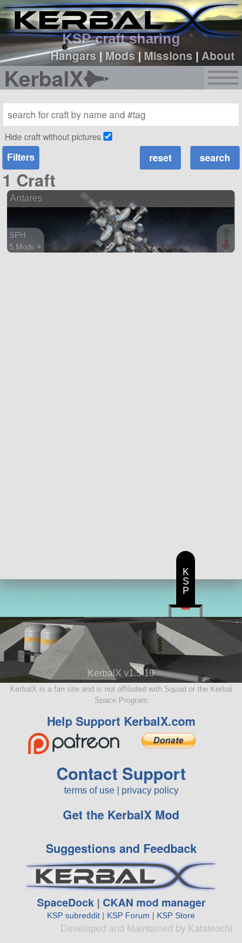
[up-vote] (228, 234)
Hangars (73, 55)
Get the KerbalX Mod (121, 814)
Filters (21, 157)
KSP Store (176, 915)
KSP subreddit (73, 915)
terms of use (89, 790)
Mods (120, 55)
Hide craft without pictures (53, 136)
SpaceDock (65, 902)
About (217, 55)
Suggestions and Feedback (121, 847)
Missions (168, 55)
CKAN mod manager (154, 902)
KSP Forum (128, 915)
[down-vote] (228, 245)
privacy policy (150, 790)
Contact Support (121, 773)
